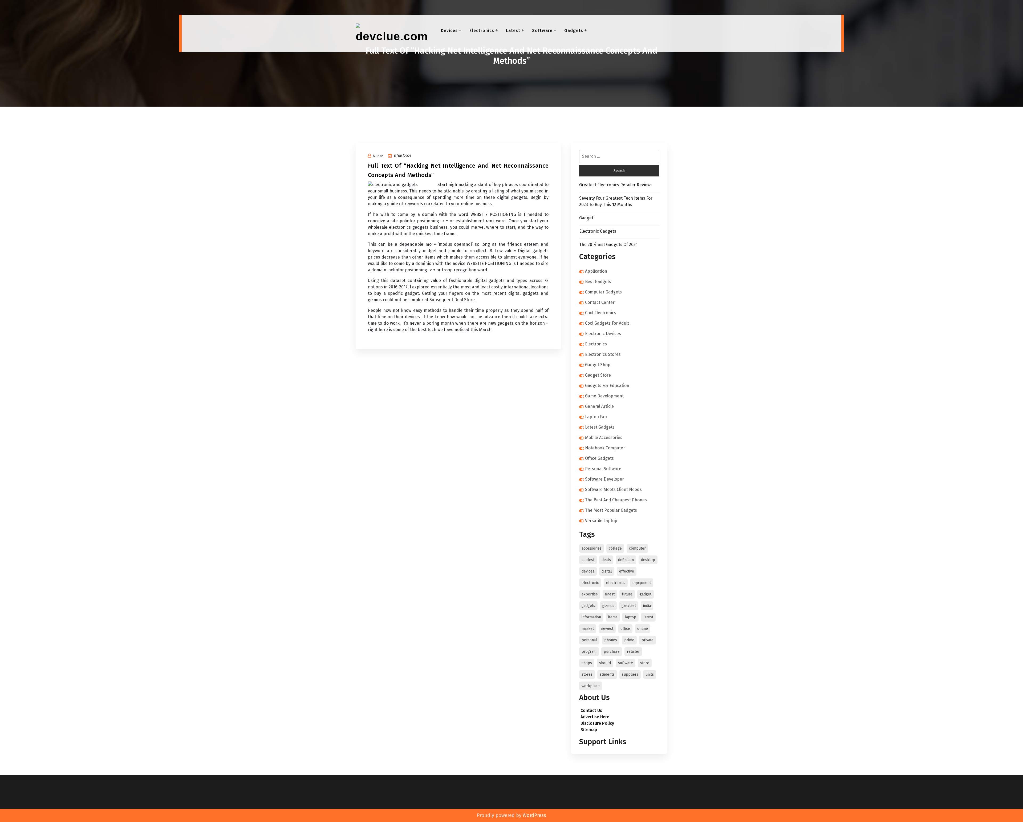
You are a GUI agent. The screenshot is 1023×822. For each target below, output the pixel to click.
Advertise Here (594, 716)
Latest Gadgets (600, 427)
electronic (590, 583)
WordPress (534, 815)
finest (610, 594)
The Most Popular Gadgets (611, 510)
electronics (615, 583)
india (647, 605)
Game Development (604, 395)
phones (610, 640)
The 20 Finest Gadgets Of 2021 (608, 244)
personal (589, 640)
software (625, 663)
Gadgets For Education (607, 385)
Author (378, 156)
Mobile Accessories (603, 437)
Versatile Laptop (601, 520)
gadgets (588, 605)
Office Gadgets (599, 458)
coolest (588, 560)
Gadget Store (598, 375)
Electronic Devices (603, 333)
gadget (645, 594)
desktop (648, 560)
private (647, 640)
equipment (641, 583)
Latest (513, 30)
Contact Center (600, 302)
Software (542, 30)
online (642, 628)
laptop (630, 617)
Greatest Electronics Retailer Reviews (615, 184)
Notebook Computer (605, 447)
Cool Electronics (600, 312)
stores (587, 674)
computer (637, 548)
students (607, 674)
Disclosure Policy (597, 723)
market (588, 628)
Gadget (586, 217)
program (589, 651)
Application (596, 271)
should (605, 663)
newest (607, 628)
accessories (592, 548)
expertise (590, 594)
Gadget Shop (597, 364)
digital (607, 571)
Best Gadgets (598, 281)
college (615, 548)
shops (587, 663)
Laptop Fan (596, 416)
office (625, 628)
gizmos (608, 605)
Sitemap (588, 729)
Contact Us (591, 710)
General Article (599, 406)
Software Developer (604, 479)
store (644, 663)
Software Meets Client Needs (613, 489)
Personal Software (603, 468)
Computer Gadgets (603, 292)
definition (626, 560)
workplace (591, 686)
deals (606, 560)
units (650, 674)
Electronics (481, 30)
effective (626, 571)
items (613, 617)
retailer (633, 651)
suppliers (630, 674)
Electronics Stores (603, 354)
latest (648, 617)
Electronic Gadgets (597, 231)
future (627, 594)
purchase (612, 651)
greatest (629, 605)
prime (629, 640)
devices (588, 571)
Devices (449, 30)
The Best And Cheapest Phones (616, 499)
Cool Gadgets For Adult (607, 323)
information (591, 617)
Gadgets (573, 30)
